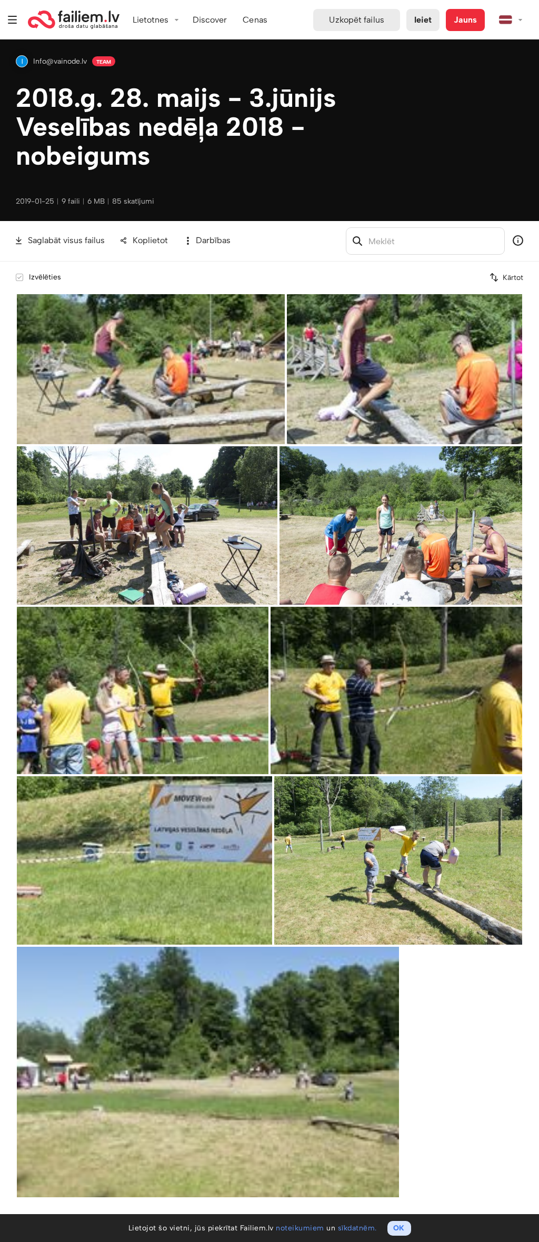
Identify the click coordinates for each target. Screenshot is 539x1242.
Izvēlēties (45, 277)
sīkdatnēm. (357, 1228)
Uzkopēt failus (356, 20)
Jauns (465, 20)
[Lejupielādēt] (278, 301)
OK (398, 1228)
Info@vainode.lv (60, 61)
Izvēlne (12, 19)
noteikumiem (300, 1228)
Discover (210, 20)
